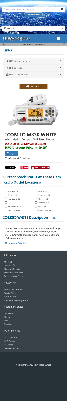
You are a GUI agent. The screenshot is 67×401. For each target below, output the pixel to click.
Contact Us (8, 313)
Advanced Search (34, 15)
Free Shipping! (35, 86)
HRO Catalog (9, 341)
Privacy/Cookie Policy (13, 276)
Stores (7, 317)
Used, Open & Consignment (16, 300)
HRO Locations (16, 68)
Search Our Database (13, 289)
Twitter (7, 320)
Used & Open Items (18, 74)
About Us (8, 262)
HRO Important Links (19, 61)
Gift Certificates (10, 337)
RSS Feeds (8, 344)
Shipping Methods (12, 269)
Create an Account (12, 348)
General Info (9, 265)
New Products (10, 296)
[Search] (62, 9)
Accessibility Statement (14, 272)
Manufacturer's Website (16, 243)
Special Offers (10, 293)
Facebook (8, 324)
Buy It (12, 153)
